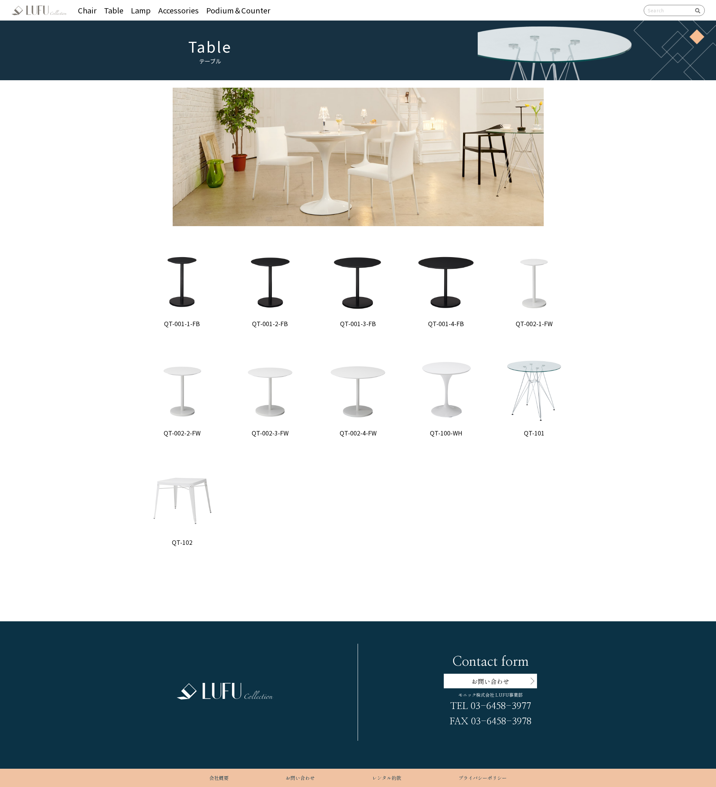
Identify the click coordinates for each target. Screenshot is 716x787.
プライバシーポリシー (482, 777)
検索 (695, 10)
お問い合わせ (300, 777)
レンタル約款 (386, 777)
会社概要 (219, 777)
